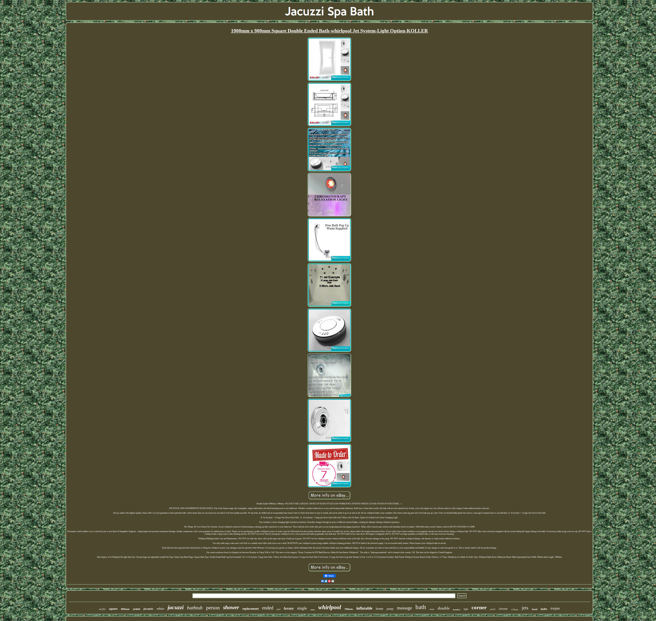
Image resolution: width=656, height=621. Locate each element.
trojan (555, 608)
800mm (125, 609)
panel (492, 609)
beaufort (456, 610)
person (213, 607)
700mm (348, 609)
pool (278, 609)
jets (525, 607)
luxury (289, 608)
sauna (312, 610)
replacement (250, 608)
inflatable (364, 608)
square (113, 608)
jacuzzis (148, 608)
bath (420, 607)
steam (431, 609)
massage (404, 607)
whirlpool (329, 607)
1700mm (514, 610)
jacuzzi (176, 607)
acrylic (102, 609)
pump (390, 608)
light (466, 609)
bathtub (195, 607)
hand (534, 609)
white (160, 608)
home (379, 608)
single (302, 608)
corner (479, 607)
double (444, 608)
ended (267, 607)
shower (231, 607)
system (136, 608)
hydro (544, 608)
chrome (503, 608)
